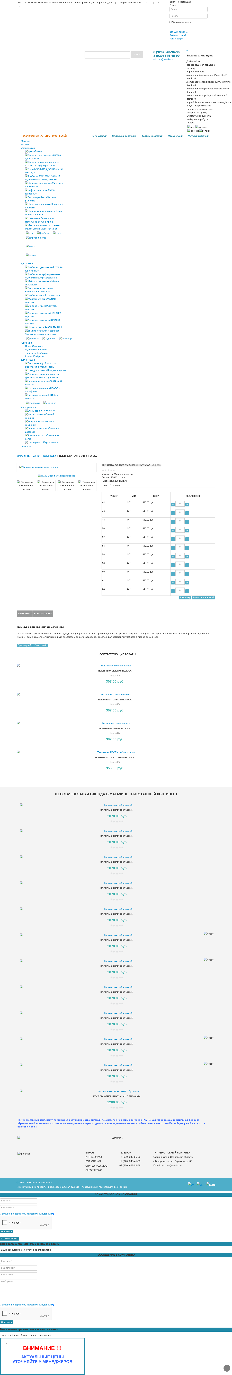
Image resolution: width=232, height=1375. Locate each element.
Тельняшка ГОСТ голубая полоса (115, 757)
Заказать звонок (9, 1238)
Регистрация (176, 38)
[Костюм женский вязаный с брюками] (117, 1091)
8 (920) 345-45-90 (166, 55)
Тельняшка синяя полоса (114, 728)
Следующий (40, 645)
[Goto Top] (227, 1368)
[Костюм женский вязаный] (117, 805)
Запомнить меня (181, 22)
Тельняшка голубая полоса (115, 700)
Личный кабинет (198, 135)
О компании (99, 135)
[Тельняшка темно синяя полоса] (26, 485)
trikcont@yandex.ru (163, 59)
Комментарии (43, 614)
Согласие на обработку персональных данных (26, 1213)
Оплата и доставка (124, 135)
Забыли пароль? (178, 31)
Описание (24, 614)
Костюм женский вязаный (116, 810)
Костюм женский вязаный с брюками (116, 1096)
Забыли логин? (177, 35)
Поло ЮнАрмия (34, 346)
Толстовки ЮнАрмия (36, 353)
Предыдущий (24, 645)
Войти (174, 26)
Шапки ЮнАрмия (34, 356)
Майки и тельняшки (44, 456)
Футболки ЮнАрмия (36, 349)
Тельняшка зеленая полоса (114, 671)
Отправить (6, 1231)
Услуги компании (152, 135)
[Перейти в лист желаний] (186, 47)
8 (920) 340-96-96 (166, 52)
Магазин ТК (23, 456)
